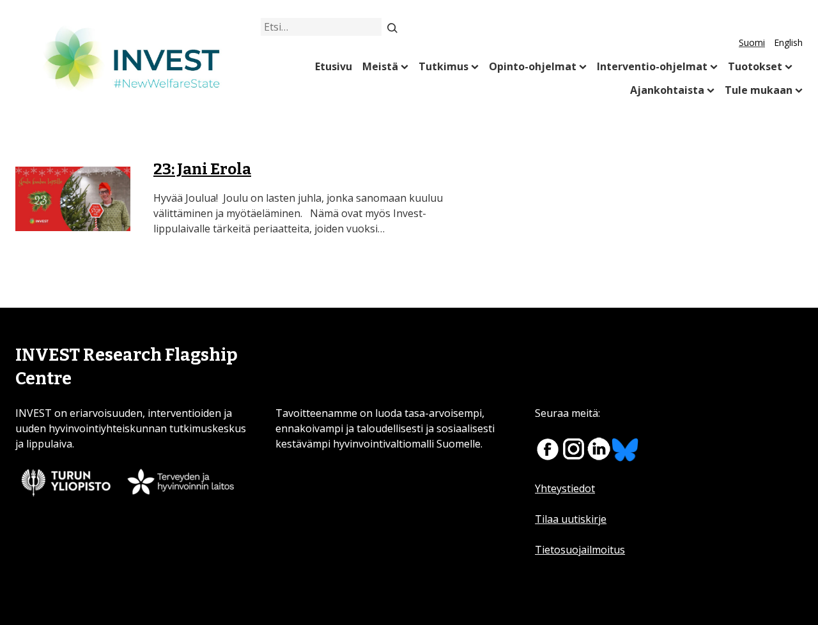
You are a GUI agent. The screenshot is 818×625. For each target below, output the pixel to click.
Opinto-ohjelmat (532, 66)
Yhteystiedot (565, 488)
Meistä (380, 66)
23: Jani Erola (202, 169)
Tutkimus (443, 66)
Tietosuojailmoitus (580, 550)
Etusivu (333, 66)
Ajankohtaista (667, 90)
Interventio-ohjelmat (652, 66)
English (788, 42)
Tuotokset (755, 66)
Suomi (752, 42)
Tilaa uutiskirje (570, 519)
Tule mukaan (758, 90)
